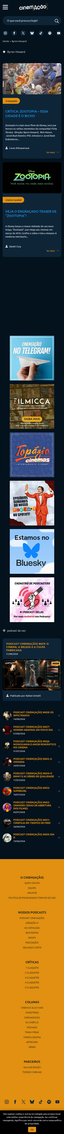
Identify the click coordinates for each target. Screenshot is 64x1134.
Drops (32, 937)
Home (6, 41)
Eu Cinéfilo (32, 1022)
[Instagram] (5, 33)
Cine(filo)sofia (32, 1037)
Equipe (32, 888)
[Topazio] (32, 454)
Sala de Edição (32, 1067)
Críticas (32, 962)
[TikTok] (41, 33)
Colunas (32, 1002)
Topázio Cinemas (32, 1072)
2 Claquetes (32, 972)
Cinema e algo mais (32, 1007)
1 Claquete (32, 967)
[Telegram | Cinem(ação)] (32, 357)
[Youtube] (58, 33)
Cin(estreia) (32, 1012)
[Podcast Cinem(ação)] (32, 502)
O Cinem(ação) (32, 877)
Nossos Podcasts (32, 912)
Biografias (32, 932)
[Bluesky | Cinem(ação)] (32, 551)
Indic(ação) (32, 942)
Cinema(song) (32, 1017)
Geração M (32, 922)
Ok (32, 1129)
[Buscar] (56, 21)
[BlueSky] (32, 33)
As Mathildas (32, 927)
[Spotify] (49, 33)
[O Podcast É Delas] (32, 599)
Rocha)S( (32, 1027)
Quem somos (32, 883)
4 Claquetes (32, 982)
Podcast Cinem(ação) (32, 918)
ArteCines (32, 1042)
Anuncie (32, 892)
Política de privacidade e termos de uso (32, 897)
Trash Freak (32, 1032)
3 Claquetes (32, 977)
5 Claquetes (32, 987)
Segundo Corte (32, 947)
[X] (23, 33)
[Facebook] (14, 33)
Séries (32, 1047)
